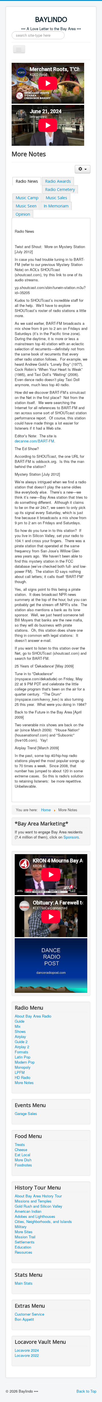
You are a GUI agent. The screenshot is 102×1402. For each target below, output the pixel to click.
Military (21, 1226)
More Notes (24, 1082)
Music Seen (26, 206)
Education (23, 1247)
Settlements (25, 1242)
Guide (19, 1021)
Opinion (23, 214)
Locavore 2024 (27, 1350)
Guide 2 (21, 1041)
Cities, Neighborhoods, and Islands (43, 1221)
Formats (21, 1051)
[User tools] (82, 169)
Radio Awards (58, 181)
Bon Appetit (24, 1319)
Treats (20, 1144)
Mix (18, 1026)
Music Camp (27, 197)
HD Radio (22, 1077)
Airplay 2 (22, 1046)
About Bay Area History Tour (38, 1196)
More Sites (24, 1231)
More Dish (23, 1159)
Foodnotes (23, 1165)
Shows (20, 1031)
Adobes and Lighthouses (35, 1216)
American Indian (28, 1211)
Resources (23, 1252)
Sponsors (71, 837)
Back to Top (86, 1391)
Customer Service (29, 1314)
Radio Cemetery (60, 189)
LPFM (20, 1072)
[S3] (51, 965)
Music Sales (56, 197)
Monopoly (23, 1067)
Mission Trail (25, 1236)
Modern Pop (25, 1062)
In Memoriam (56, 206)
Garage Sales (26, 1113)
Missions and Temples (33, 1201)
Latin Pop (22, 1057)
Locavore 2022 (27, 1355)
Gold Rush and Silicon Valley (38, 1206)
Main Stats (24, 1283)
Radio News (27, 181)
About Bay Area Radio (33, 1016)
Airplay (20, 1036)
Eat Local (22, 1154)
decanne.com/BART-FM (34, 441)
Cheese (21, 1149)
